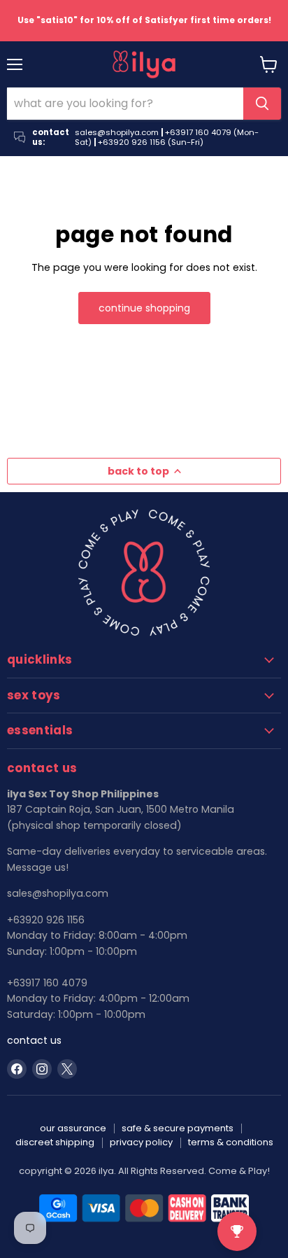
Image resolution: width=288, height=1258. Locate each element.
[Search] (262, 104)
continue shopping (144, 308)
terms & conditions (230, 1142)
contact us (34, 1040)
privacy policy (141, 1142)
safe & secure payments (177, 1128)
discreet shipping (54, 1142)
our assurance (73, 1128)
